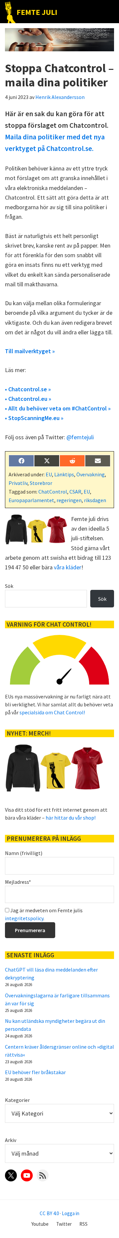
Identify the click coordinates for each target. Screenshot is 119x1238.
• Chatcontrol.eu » (28, 399)
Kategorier (17, 1100)
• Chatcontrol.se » (28, 389)
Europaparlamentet (31, 500)
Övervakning (90, 474)
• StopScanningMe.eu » (34, 418)
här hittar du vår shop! (71, 817)
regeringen (69, 500)
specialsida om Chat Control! (52, 712)
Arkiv (10, 1140)
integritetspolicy (24, 918)
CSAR (75, 491)
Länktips (64, 474)
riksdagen (95, 500)
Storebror (41, 483)
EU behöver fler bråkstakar (35, 1072)
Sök (9, 586)
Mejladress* (18, 882)
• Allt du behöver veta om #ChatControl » (58, 408)
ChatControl (52, 491)
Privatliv (18, 483)
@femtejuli (80, 437)
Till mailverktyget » (30, 351)
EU (49, 474)
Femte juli (37, 12)
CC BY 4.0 (49, 1213)
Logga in (70, 1213)
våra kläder (67, 567)
